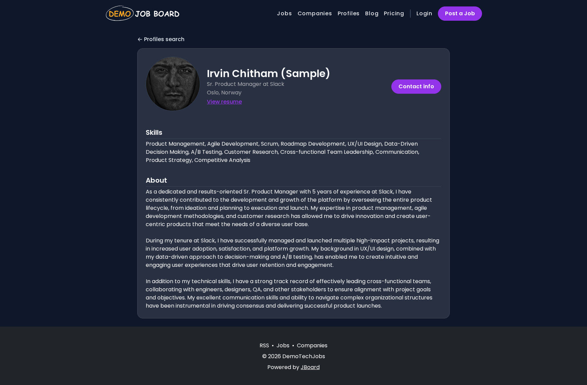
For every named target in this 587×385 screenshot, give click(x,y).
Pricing (394, 13)
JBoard (310, 367)
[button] (173, 84)
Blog (371, 13)
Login (424, 13)
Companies (315, 13)
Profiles (349, 13)
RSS (264, 345)
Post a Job (460, 13)
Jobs (284, 13)
